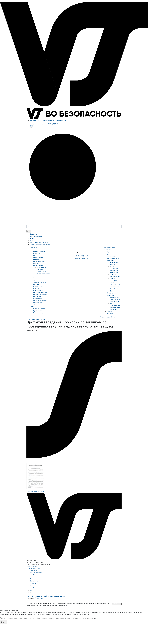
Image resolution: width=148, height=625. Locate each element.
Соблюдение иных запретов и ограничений (115, 299)
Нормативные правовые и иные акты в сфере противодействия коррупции (113, 256)
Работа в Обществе (40, 294)
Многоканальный (53, 120)
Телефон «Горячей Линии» (109, 317)
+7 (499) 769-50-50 (82, 256)
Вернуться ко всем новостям (38, 319)
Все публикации (38, 313)
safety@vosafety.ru (81, 258)
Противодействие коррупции (40, 244)
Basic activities (38, 290)
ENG (31, 126)
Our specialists (38, 302)
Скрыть (3, 622)
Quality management (40, 300)
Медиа (32, 238)
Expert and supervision (40, 292)
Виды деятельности (36, 236)
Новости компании (39, 309)
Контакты (33, 583)
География (36, 253)
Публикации (37, 311)
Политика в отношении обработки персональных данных (45, 596)
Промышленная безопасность (43, 124)
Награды (36, 284)
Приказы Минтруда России (113, 281)
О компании (34, 234)
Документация (35, 581)
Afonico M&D (38, 598)
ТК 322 (35, 304)
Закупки (32, 240)
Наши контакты (35, 120)
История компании (39, 251)
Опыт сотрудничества (40, 282)
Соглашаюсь (116, 604)
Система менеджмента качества (38, 257)
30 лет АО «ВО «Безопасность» (40, 242)
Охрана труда (41, 267)
